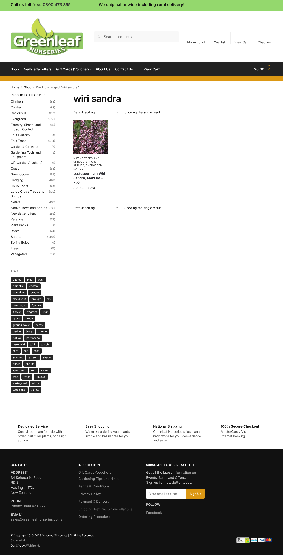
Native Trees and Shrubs (29, 208)
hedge (17, 331)
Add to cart (90, 197)
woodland (19, 389)
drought (36, 299)
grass (16, 318)
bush (41, 279)
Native (78, 168)
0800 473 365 (57, 4)
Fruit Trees (18, 141)
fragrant (32, 312)
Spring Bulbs (20, 242)
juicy (29, 331)
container (19, 292)
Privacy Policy (89, 494)
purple (45, 344)
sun (33, 370)
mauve (42, 331)
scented (18, 357)
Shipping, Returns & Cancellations (105, 509)
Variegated (19, 254)
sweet (45, 370)
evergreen (19, 305)
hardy (39, 325)
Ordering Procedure (94, 517)
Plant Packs (19, 225)
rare (15, 350)
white (35, 383)
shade (47, 357)
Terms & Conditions (94, 486)
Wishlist (219, 42)
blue (29, 279)
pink (33, 344)
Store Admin (18, 540)
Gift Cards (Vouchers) (26, 163)
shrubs (30, 363)
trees (27, 376)
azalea (17, 279)
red (26, 350)
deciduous (19, 299)
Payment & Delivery (93, 501)
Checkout (265, 42)
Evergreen (94, 165)
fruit (45, 312)
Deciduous (18, 113)
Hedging (17, 180)
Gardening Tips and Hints (98, 479)
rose (36, 350)
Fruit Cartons (20, 135)
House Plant (19, 186)
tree (15, 376)
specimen (19, 370)
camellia (18, 286)
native (17, 338)
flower (17, 312)
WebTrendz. (33, 545)
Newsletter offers (23, 213)
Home (15, 87)
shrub (16, 363)
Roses (15, 231)
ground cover (21, 325)
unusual (41, 376)
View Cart (241, 42)
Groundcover (20, 174)
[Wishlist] (101, 126)
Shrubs (91, 161)
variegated (20, 383)
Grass (15, 168)
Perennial (17, 219)
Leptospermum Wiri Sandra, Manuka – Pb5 (89, 177)
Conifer (16, 107)
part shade (33, 338)
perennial (19, 344)
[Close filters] (56, 95)
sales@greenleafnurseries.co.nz (36, 519)
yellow (35, 389)
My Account (196, 42)
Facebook (154, 513)
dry (49, 299)
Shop (27, 87)
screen (33, 357)
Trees (15, 248)
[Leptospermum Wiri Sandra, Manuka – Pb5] (90, 137)
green (29, 318)
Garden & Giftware (24, 146)
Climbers (17, 101)
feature (36, 305)
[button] (263, 69)
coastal (33, 286)
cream (35, 292)
